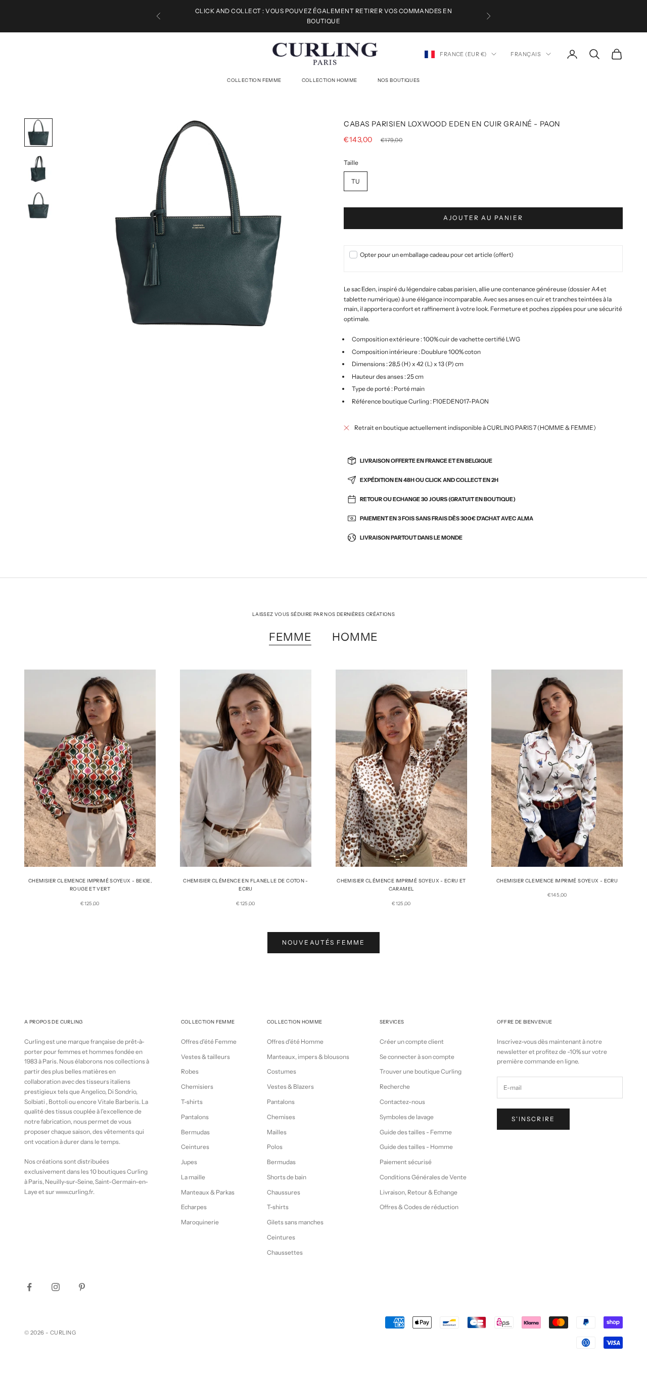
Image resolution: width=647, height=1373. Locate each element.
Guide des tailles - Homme (416, 1146)
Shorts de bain (286, 1177)
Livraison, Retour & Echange (418, 1192)
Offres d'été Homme (295, 1041)
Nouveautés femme (323, 942)
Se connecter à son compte (417, 1056)
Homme (355, 636)
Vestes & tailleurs (205, 1056)
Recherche (395, 1086)
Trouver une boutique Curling (420, 1071)
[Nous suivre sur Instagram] (56, 1287)
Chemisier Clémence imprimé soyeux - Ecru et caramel (401, 885)
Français (526, 54)
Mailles (277, 1132)
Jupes (189, 1162)
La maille (193, 1177)
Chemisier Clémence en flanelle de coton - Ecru (245, 885)
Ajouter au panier (483, 218)
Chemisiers (197, 1086)
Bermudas (195, 1132)
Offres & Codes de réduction (419, 1207)
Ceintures (195, 1146)
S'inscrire (534, 1119)
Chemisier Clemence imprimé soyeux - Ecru (557, 880)
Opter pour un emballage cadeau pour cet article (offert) (437, 254)
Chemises (281, 1117)
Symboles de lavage (407, 1117)
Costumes (281, 1071)
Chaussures (283, 1192)
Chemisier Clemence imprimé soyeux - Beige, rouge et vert (90, 885)
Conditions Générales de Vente (423, 1177)
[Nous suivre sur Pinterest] (82, 1287)
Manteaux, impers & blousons (308, 1056)
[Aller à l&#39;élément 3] (38, 205)
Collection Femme (254, 80)
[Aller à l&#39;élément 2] (38, 169)
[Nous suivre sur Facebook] (29, 1287)
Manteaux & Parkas (208, 1192)
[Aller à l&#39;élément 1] (38, 132)
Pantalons (195, 1117)
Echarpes (194, 1207)
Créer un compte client (412, 1041)
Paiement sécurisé (406, 1162)
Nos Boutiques (399, 80)
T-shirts (192, 1101)
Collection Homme (329, 80)
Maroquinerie (200, 1222)
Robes (190, 1071)
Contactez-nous (402, 1101)
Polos (275, 1146)
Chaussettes (285, 1252)
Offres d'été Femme (209, 1041)
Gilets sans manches (295, 1222)
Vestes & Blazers (290, 1086)
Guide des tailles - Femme (416, 1132)
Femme (290, 636)
